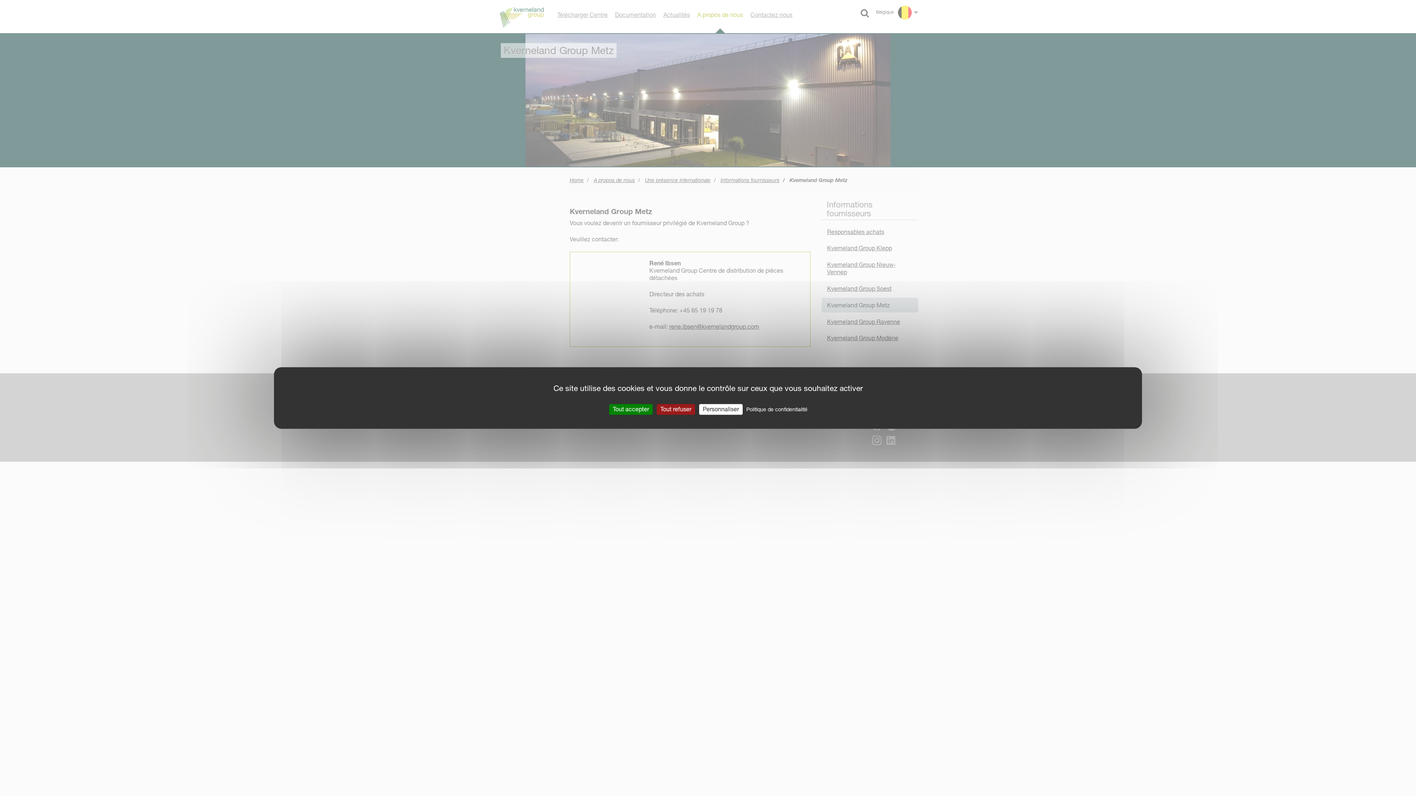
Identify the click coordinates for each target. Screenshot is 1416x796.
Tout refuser (675, 409)
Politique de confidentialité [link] (777, 409)
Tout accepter (631, 409)
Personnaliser (721, 409)
